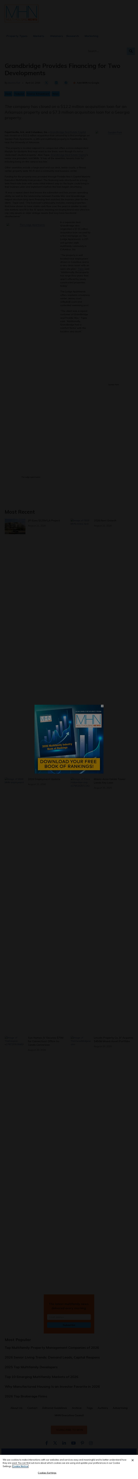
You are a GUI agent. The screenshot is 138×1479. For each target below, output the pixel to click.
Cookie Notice (20, 1466)
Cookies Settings (47, 1472)
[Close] (132, 1460)
